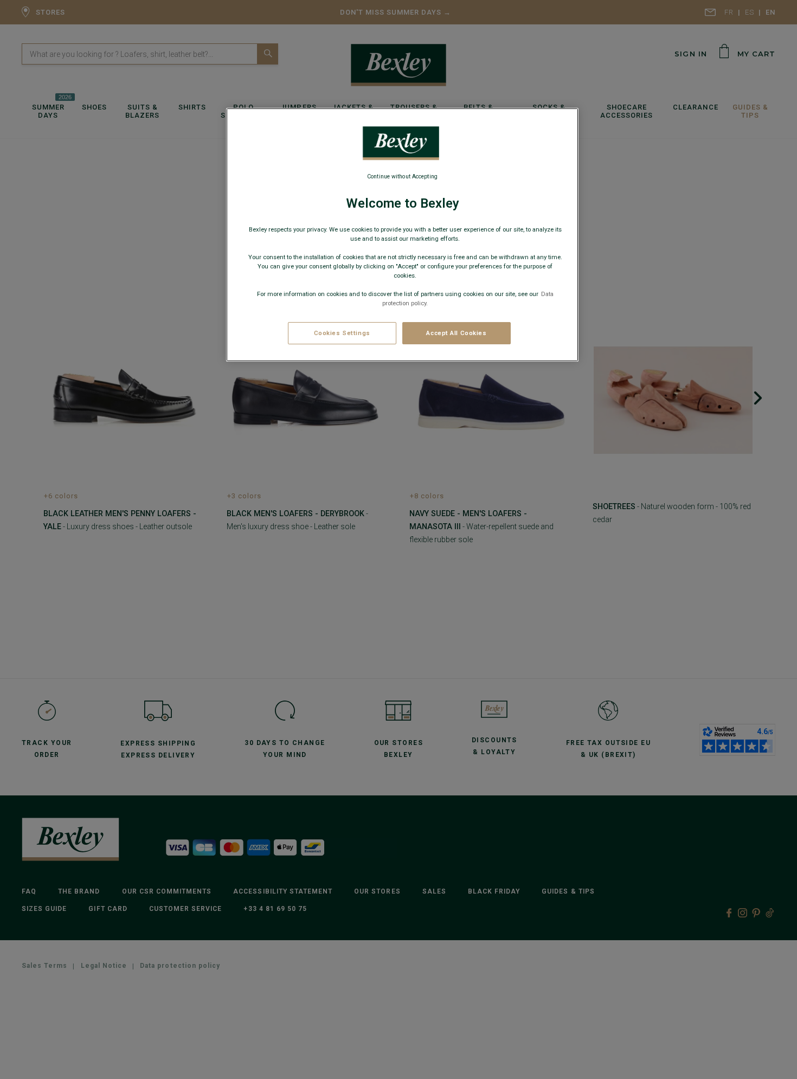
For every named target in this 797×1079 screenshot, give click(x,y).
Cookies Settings (342, 333)
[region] (402, 235)
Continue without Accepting (402, 176)
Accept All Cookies (456, 333)
